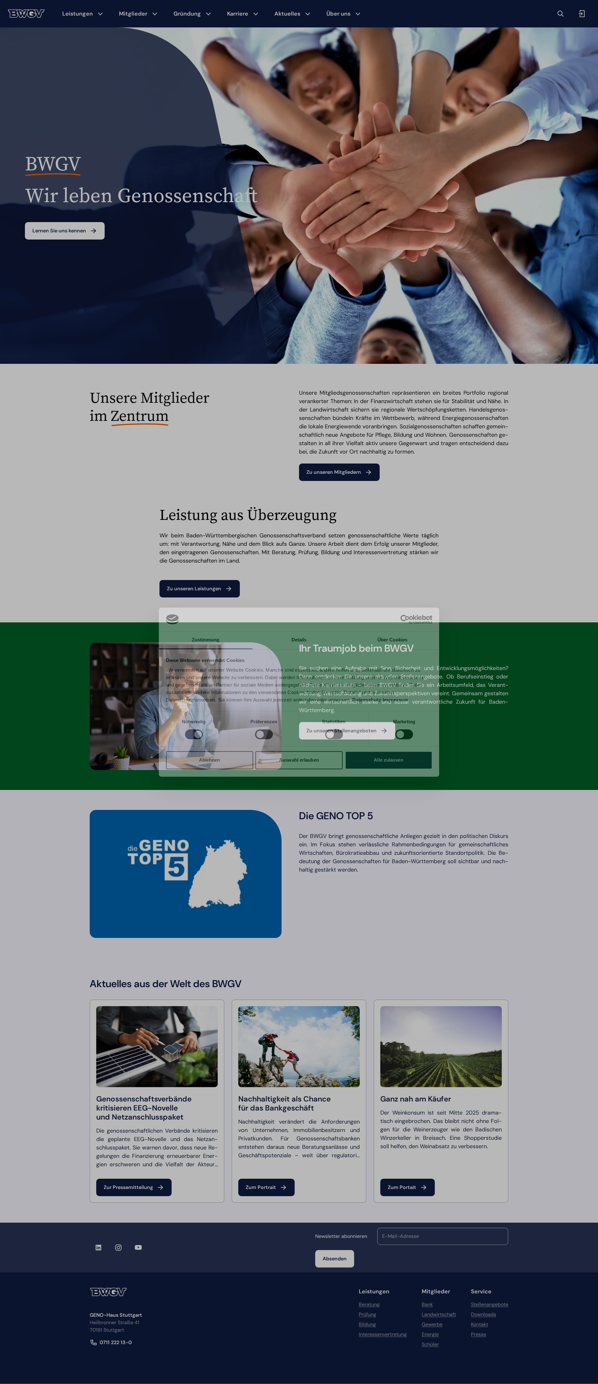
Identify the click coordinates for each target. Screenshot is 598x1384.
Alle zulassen (388, 760)
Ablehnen (209, 760)
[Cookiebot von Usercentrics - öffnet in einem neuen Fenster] (405, 619)
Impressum (396, 700)
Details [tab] (299, 640)
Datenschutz (367, 700)
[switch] (264, 734)
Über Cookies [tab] (392, 640)
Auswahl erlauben (299, 760)
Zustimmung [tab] (206, 640)
